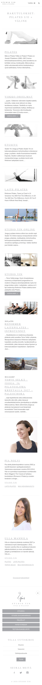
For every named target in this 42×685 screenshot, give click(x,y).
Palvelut (21, 620)
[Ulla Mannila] (21, 514)
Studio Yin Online (20, 229)
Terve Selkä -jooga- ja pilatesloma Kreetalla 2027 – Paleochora (19, 386)
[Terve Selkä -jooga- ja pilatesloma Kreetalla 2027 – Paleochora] (21, 363)
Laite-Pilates (16, 189)
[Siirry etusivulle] (8, 3)
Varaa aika (12, 116)
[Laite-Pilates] (21, 175)
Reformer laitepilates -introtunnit (17, 327)
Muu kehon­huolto (26, 486)
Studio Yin (14, 274)
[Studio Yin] (21, 259)
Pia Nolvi (12, 460)
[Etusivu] (21, 130)
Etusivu (11, 144)
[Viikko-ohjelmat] (21, 82)
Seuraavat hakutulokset (21, 578)
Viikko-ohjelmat (19, 96)
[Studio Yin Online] (21, 215)
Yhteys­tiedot (21, 625)
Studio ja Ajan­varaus (21, 615)
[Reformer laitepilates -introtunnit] (21, 308)
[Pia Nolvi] (21, 436)
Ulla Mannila (16, 538)
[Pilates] (21, 37)
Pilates (11, 52)
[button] (38, 593)
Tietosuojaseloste (21, 629)
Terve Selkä (10, 565)
